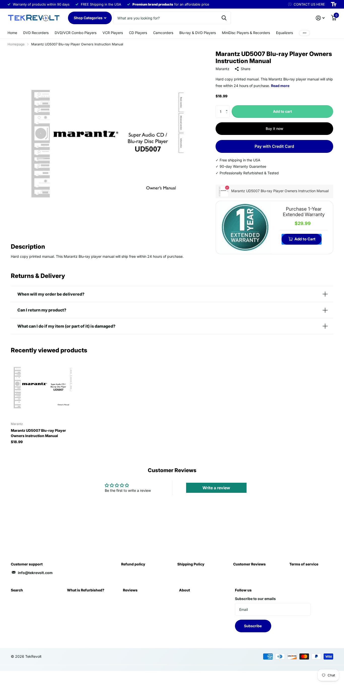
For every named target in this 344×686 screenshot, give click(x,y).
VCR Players (112, 33)
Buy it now (274, 128)
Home (12, 33)
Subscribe (253, 626)
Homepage (16, 44)
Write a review (216, 487)
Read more (280, 85)
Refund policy (133, 564)
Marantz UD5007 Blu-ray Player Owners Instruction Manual (38, 433)
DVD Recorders (36, 33)
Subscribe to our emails (255, 598)
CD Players (138, 33)
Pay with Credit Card (274, 146)
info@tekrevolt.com (35, 572)
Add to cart (282, 111)
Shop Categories (88, 18)
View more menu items (304, 33)
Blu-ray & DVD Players (197, 33)
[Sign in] (320, 18)
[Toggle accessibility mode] (333, 4)
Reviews (130, 590)
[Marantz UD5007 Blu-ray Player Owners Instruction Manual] (41, 387)
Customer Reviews (249, 564)
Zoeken (224, 18)
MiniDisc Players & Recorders (246, 33)
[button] (227, 107)
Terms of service (303, 564)
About (184, 590)
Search (17, 590)
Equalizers (284, 33)
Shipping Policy (190, 564)
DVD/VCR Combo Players (75, 33)
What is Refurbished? (85, 590)
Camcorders (163, 33)
